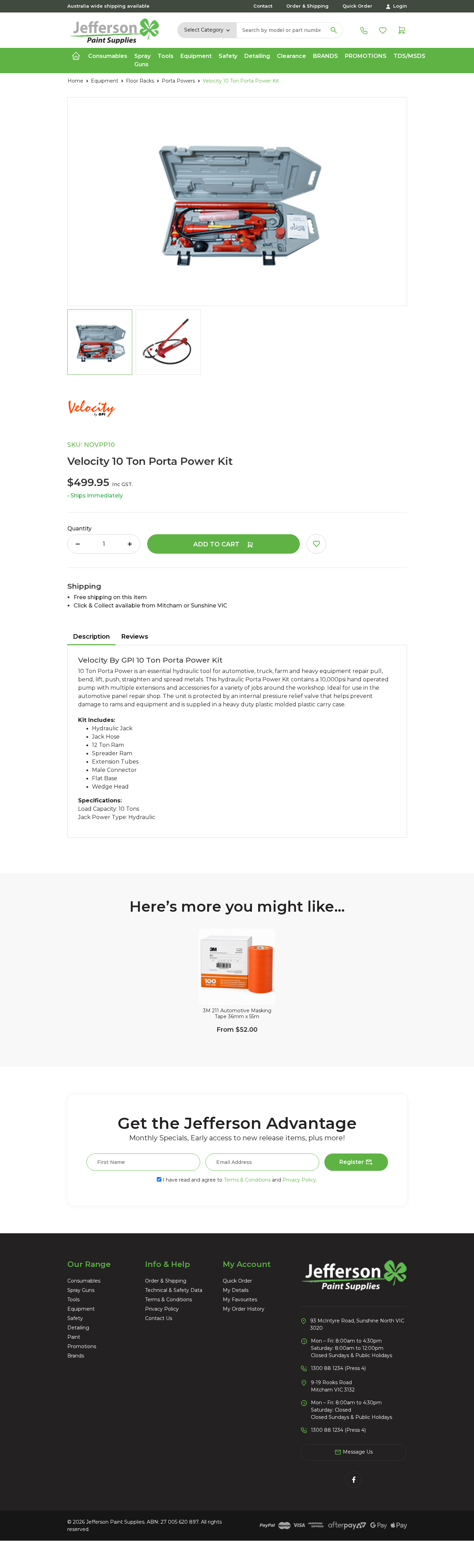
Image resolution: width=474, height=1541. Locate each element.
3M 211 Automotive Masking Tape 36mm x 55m (237, 1014)
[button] (316, 544)
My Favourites (240, 1299)
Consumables (83, 1281)
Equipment (81, 1309)
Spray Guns (80, 1290)
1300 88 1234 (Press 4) (338, 1368)
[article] (237, 992)
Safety (75, 1318)
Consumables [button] (107, 56)
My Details (235, 1290)
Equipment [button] (196, 56)
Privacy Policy (299, 1180)
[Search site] (333, 30)
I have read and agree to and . (239, 1180)
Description (91, 636)
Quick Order (357, 6)
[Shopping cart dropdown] (402, 30)
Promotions (366, 56)
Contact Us (158, 1318)
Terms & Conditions (247, 1180)
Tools (73, 1299)
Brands (325, 56)
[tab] (91, 637)
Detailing (78, 1328)
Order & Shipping (307, 6)
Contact (262, 6)
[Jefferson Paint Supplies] (114, 29)
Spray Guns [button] (142, 60)
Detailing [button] (257, 56)
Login (399, 6)
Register (352, 1162)
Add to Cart (217, 544)
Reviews (134, 636)
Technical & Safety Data (173, 1290)
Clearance (291, 56)
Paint (73, 1337)
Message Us (357, 1452)
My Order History (243, 1309)
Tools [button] (165, 56)
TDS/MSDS (409, 56)
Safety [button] (228, 56)
